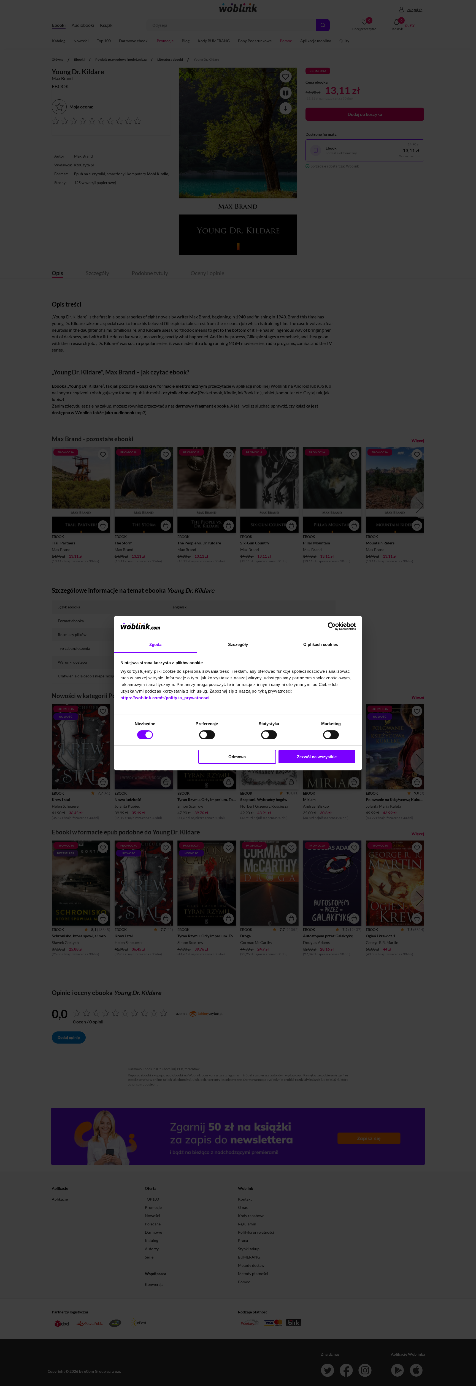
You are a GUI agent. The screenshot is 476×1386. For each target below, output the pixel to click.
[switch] (207, 734)
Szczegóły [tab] (238, 644)
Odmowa (237, 756)
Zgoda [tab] (155, 644)
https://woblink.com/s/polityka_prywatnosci (165, 697)
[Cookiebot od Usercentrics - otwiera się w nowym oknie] (332, 626)
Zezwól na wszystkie (317, 756)
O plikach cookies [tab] (320, 644)
